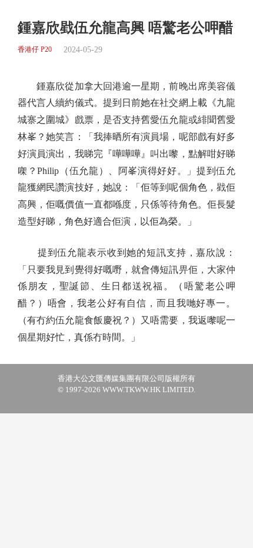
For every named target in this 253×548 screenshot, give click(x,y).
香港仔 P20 (35, 50)
